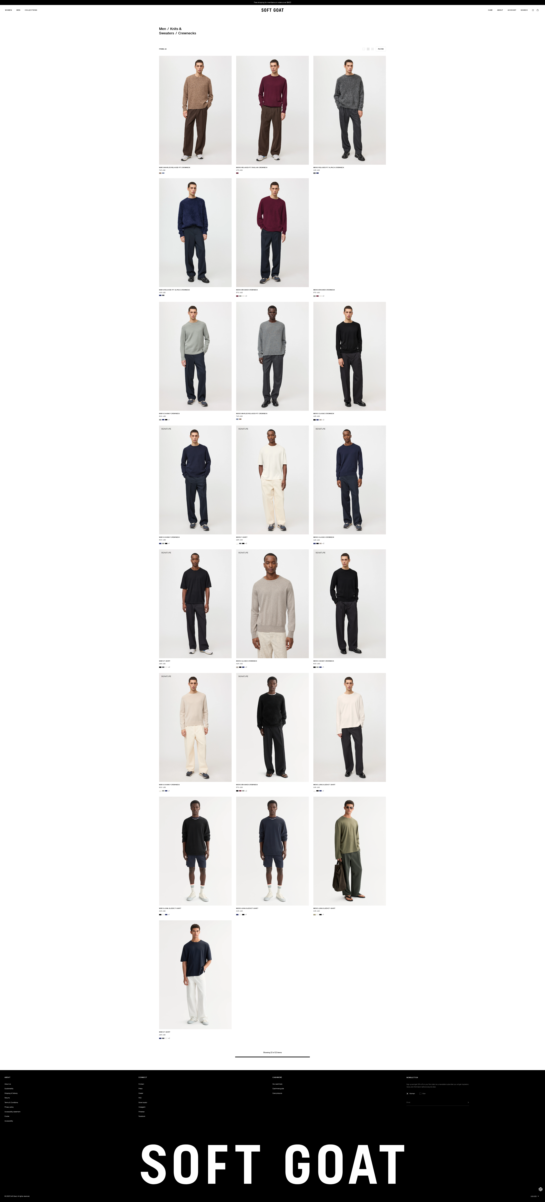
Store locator (143, 1102)
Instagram (142, 1107)
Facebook (142, 1116)
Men (162, 29)
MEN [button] (18, 10)
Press (140, 1089)
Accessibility (9, 1121)
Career (141, 1093)
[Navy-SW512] (320, 791)
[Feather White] (237, 543)
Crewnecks (187, 33)
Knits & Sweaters (170, 31)
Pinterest (141, 1112)
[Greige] (320, 420)
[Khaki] (314, 914)
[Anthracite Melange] (314, 173)
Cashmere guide (278, 1089)
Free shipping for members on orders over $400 (272, 2)
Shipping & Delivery (11, 1093)
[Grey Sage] (240, 296)
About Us (8, 1084)
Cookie (7, 1116)
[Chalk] (243, 296)
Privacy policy (9, 1107)
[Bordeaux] (237, 173)
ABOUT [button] (500, 10)
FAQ (140, 1098)
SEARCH (524, 10)
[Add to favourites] (231, 167)
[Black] (166, 420)
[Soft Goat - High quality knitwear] (272, 10)
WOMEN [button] (8, 10)
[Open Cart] (538, 10)
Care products (277, 1093)
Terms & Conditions (11, 1102)
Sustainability (9, 1089)
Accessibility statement (12, 1112)
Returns (7, 1098)
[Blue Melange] (163, 173)
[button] (540, 1189)
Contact (141, 1084)
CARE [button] (490, 10)
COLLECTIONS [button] (31, 10)
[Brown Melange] (160, 173)
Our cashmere (277, 1084)
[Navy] (317, 173)
